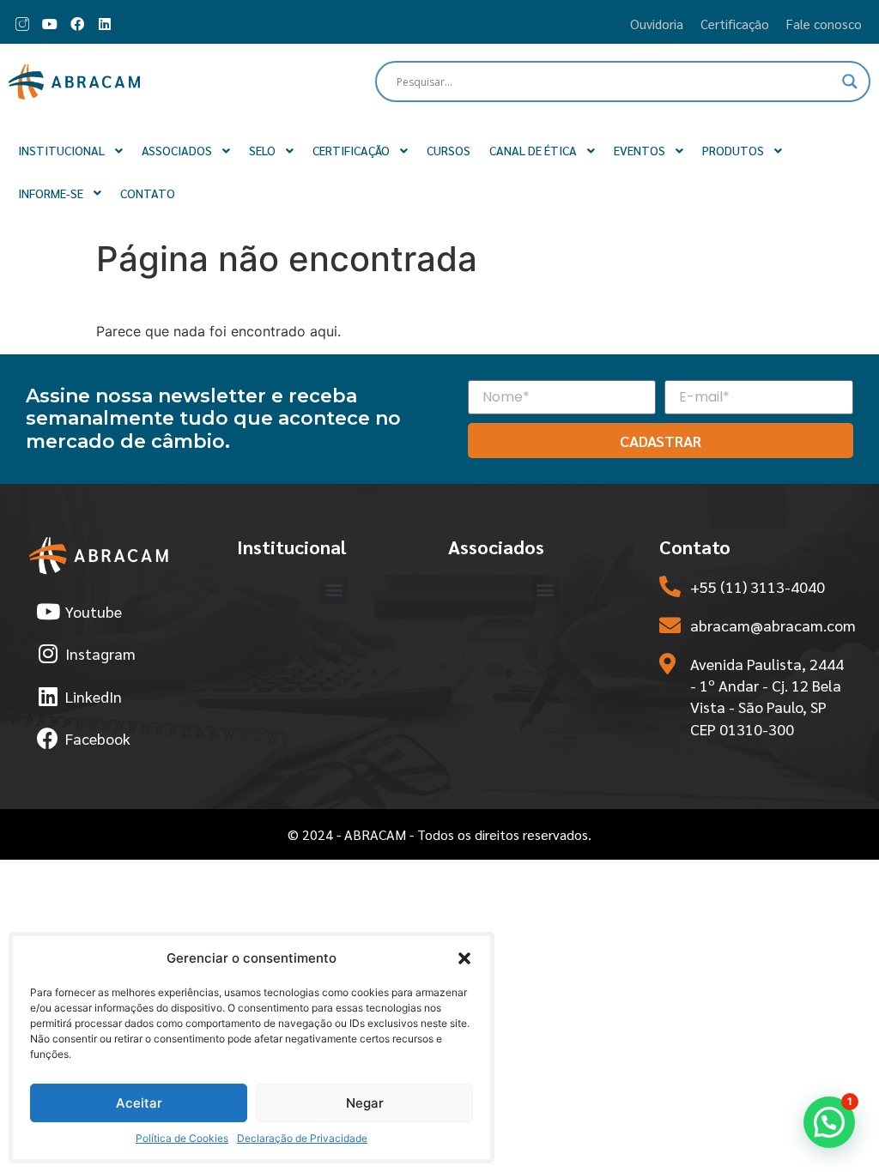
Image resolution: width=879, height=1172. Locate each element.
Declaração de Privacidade (302, 1138)
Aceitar (139, 1103)
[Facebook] (77, 24)
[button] (464, 958)
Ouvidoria (656, 23)
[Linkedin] (104, 24)
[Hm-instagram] (22, 24)
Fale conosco (824, 23)
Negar (365, 1103)
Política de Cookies (182, 1138)
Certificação (734, 23)
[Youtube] (50, 24)
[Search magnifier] (850, 81)
